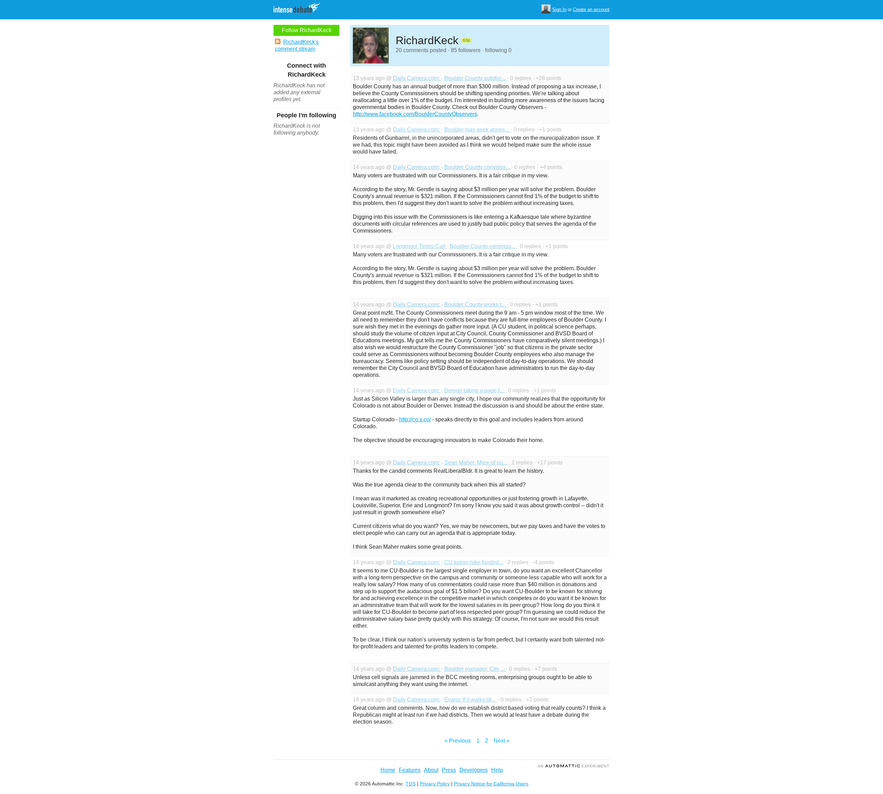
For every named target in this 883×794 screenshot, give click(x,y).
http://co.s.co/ (415, 419)
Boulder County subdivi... (475, 78)
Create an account (591, 9)
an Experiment (573, 766)
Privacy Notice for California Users (491, 783)
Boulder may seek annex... (477, 130)
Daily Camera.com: (417, 78)
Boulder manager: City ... (475, 669)
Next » (501, 741)
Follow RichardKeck (306, 30)
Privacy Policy (435, 783)
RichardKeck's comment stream (297, 45)
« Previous (458, 741)
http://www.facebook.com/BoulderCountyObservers (415, 114)
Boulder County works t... (475, 304)
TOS (411, 783)
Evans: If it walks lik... (470, 700)
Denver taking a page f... (474, 390)
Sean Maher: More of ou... (476, 462)
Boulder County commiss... (477, 167)
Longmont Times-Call (420, 246)
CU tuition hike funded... (474, 562)
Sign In (559, 9)
